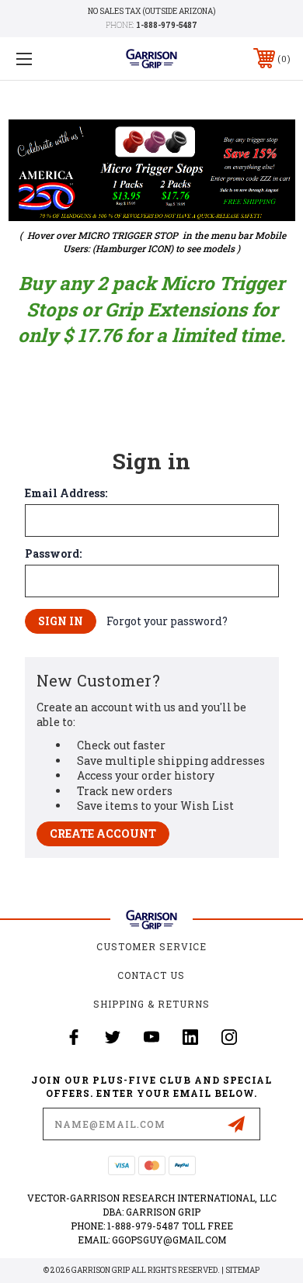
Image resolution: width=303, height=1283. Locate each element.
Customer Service (151, 946)
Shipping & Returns (151, 1004)
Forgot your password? (167, 621)
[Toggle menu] (43, 58)
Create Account (103, 833)
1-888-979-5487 (166, 25)
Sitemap (242, 1270)
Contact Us (151, 975)
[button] (152, 170)
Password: (53, 553)
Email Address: (66, 493)
